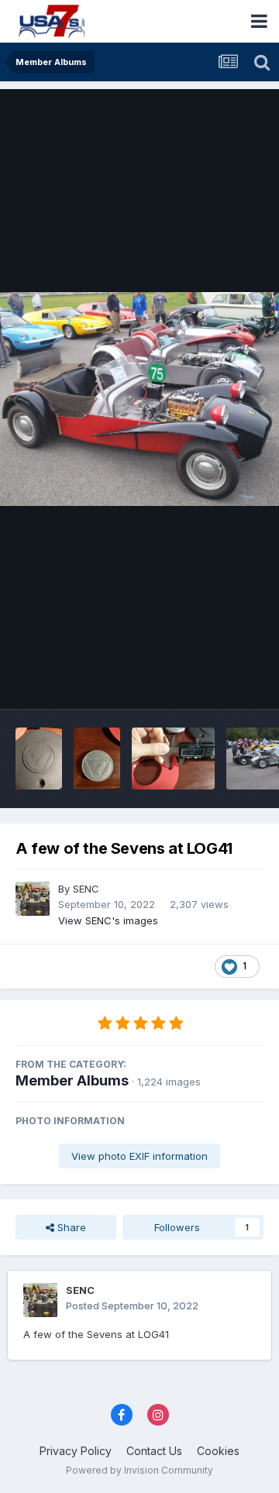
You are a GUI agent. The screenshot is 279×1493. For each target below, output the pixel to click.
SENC (86, 888)
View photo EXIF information (139, 1156)
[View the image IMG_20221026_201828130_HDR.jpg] (97, 759)
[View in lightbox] (139, 399)
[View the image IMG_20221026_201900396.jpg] (39, 759)
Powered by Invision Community (139, 1470)
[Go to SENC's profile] (33, 899)
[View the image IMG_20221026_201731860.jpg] (173, 759)
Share (70, 1227)
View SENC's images (108, 920)
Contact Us (154, 1450)
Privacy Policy (76, 1450)
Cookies (218, 1450)
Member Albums (72, 1080)
